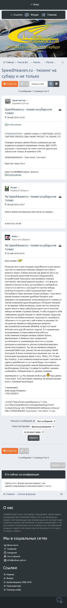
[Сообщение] (6, 117)
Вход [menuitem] (36, 4)
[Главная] (33, 42)
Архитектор (19, 100)
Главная (52, 14)
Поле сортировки (21, 426)
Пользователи (14, 586)
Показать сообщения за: (23, 421)
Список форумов (26, 494)
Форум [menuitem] (35, 14)
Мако (22, 163)
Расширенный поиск (56, 84)
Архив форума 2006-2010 (19, 582)
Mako (15, 236)
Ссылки (17, 14)
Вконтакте (12, 545)
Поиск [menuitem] (62, 62)
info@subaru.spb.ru (16, 560)
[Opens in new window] (13, 124)
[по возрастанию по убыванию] (33, 432)
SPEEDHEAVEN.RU (13, 133)
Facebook (12, 549)
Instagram (12, 552)
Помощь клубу (14, 589)
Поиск (51, 84)
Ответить (11, 84)
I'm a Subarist (13, 556)
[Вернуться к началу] (59, 600)
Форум (10, 578)
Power (13, 187)
